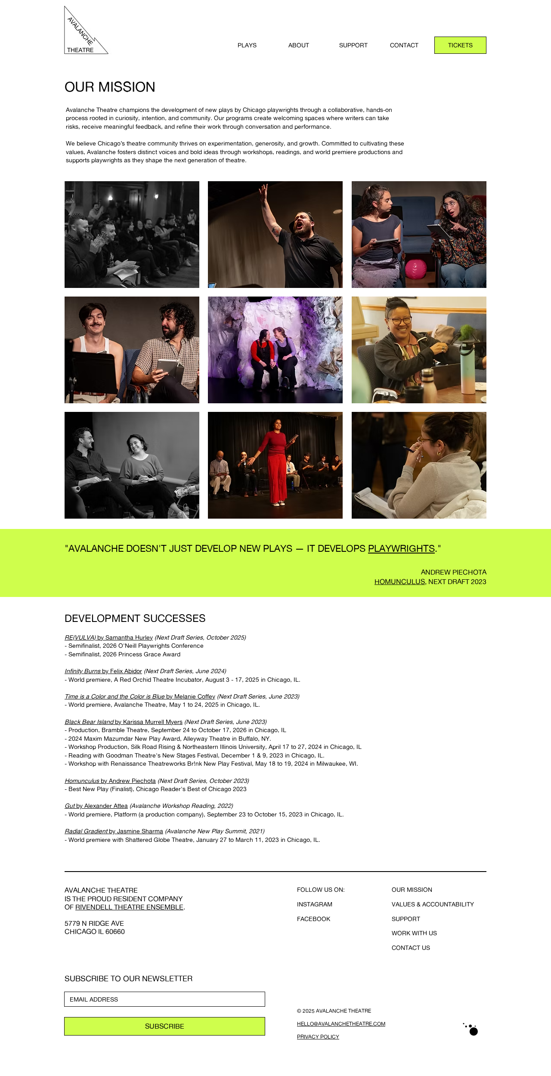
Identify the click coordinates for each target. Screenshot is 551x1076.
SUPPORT (406, 918)
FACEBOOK (313, 918)
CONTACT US (411, 947)
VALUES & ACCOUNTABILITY (433, 904)
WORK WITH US (414, 933)
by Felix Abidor (121, 670)
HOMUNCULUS (400, 581)
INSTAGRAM (314, 904)
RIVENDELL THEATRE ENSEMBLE (129, 907)
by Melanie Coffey (189, 696)
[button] (256, 45)
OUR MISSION (412, 889)
